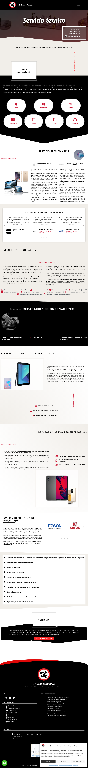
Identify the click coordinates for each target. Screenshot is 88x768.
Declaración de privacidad (65, 765)
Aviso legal (75, 765)
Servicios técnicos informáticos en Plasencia (20, 563)
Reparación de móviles (14, 592)
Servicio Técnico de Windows (15, 572)
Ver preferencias (78, 761)
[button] (84, 746)
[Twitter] (14, 698)
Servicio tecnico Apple (13, 567)
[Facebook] (10, 698)
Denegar (63, 761)
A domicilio (37, 338)
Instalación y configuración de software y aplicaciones (23, 587)
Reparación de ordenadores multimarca (19, 577)
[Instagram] (5, 698)
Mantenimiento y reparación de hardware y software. (23, 597)
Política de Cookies (53, 765)
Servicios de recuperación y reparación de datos (21, 582)
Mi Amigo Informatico (25, 5)
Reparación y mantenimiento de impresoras (20, 602)
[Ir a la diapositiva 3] (64, 538)
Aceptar (48, 761)
